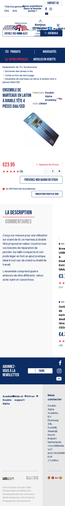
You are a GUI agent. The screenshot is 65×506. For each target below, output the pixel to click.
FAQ (6, 10)
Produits (15, 52)
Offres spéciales (18, 59)
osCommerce (27, 497)
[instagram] (50, 9)
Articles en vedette (44, 59)
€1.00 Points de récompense (20, 188)
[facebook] (46, 9)
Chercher (53, 33)
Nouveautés (49, 52)
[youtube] (46, 13)
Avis (14, 10)
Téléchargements (14, 6)
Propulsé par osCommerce (17, 500)
